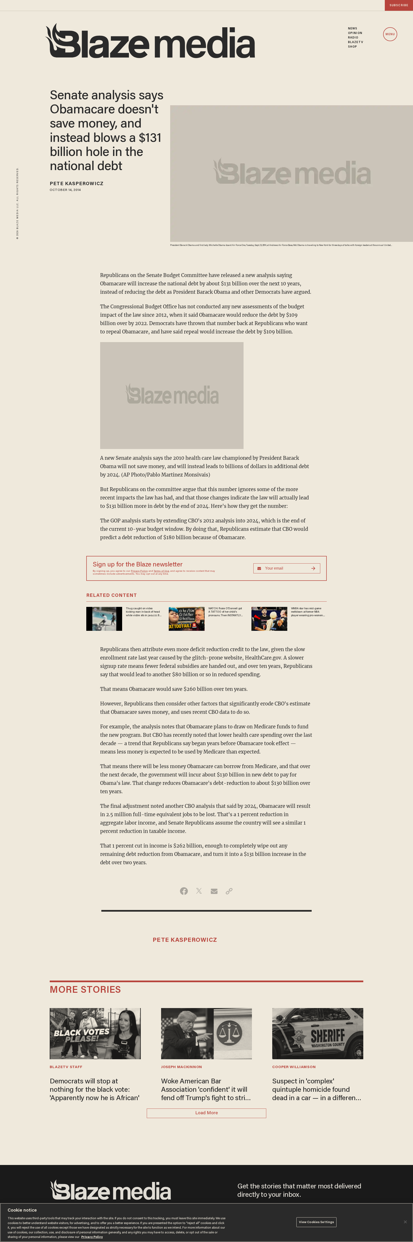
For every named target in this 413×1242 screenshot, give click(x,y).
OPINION (355, 33)
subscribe (399, 5)
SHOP (352, 46)
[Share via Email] (214, 891)
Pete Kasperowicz (76, 184)
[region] (206, 1222)
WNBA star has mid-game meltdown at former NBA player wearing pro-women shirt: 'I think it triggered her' (307, 612)
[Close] (405, 1222)
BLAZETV (355, 42)
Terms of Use (161, 571)
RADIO (353, 37)
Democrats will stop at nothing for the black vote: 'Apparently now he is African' (94, 1090)
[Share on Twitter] (199, 891)
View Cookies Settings (316, 1222)
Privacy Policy (139, 571)
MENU (390, 34)
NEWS (352, 28)
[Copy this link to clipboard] (229, 891)
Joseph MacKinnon (181, 1067)
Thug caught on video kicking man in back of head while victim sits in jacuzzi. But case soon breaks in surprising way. (144, 612)
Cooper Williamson (294, 1067)
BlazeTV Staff (66, 1067)
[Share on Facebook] (184, 891)
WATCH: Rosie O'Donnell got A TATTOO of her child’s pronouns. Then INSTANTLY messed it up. (225, 612)
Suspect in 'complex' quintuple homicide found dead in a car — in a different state (315, 1090)
